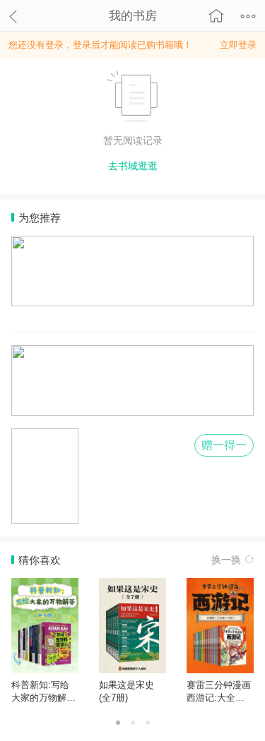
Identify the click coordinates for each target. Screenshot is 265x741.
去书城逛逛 (133, 165)
